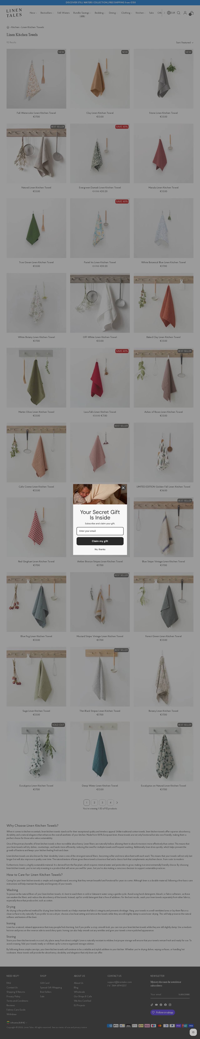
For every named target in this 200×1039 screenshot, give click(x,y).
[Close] (123, 488)
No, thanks (100, 549)
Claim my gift (100, 541)
